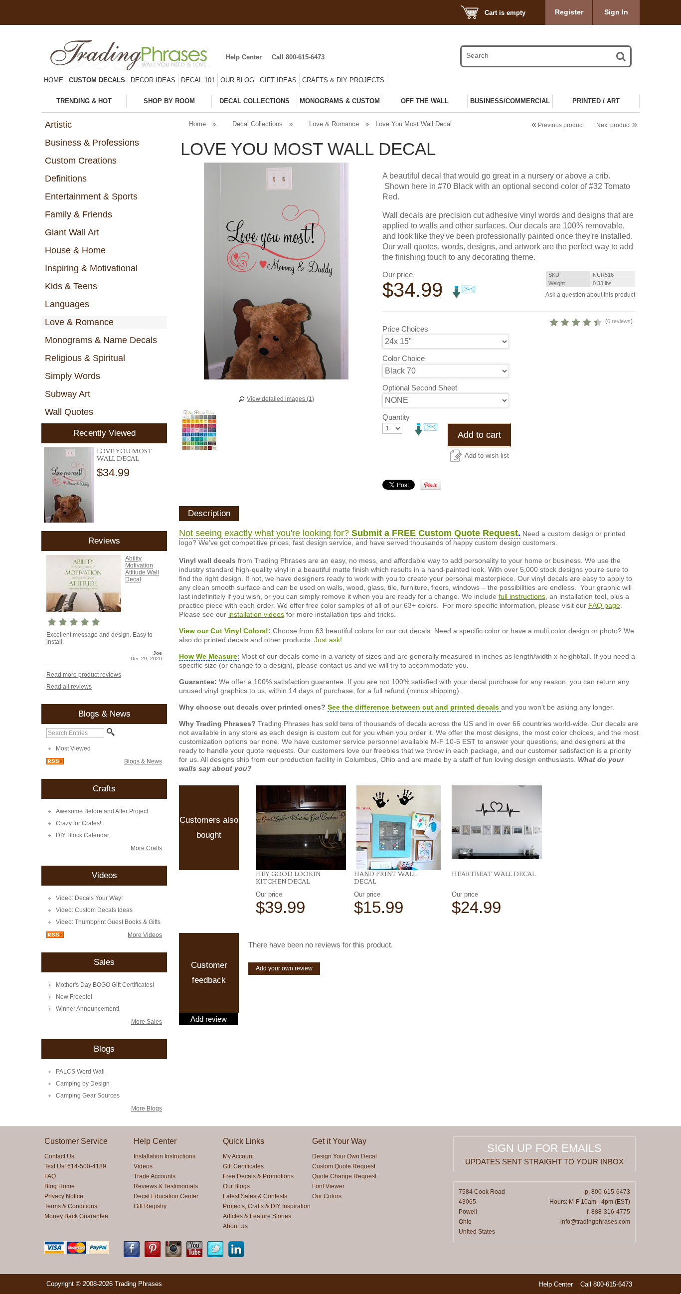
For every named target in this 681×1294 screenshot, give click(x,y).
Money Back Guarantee (76, 1216)
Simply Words (72, 376)
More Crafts (146, 848)
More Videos (145, 934)
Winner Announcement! (87, 1008)
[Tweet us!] (215, 1255)
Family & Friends (78, 214)
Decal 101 (198, 80)
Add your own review (284, 968)
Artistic (58, 125)
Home (53, 80)
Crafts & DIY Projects (343, 80)
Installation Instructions (164, 1156)
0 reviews (619, 321)
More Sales (146, 1021)
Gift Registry (150, 1206)
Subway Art (67, 394)
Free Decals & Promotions (258, 1176)
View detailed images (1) (280, 398)
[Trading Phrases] (135, 55)
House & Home (75, 250)
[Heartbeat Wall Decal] (497, 822)
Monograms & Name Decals (101, 340)
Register (569, 12)
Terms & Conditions (70, 1206)
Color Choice (403, 358)
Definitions (66, 179)
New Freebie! (74, 996)
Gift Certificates (243, 1166)
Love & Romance (79, 322)
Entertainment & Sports (91, 196)
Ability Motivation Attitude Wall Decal (142, 569)
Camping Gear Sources (88, 1095)
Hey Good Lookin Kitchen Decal (288, 877)
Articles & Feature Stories (257, 1216)
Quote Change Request (344, 1176)
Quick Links (243, 1141)
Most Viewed (73, 748)
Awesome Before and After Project (102, 811)
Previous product (557, 125)
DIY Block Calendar (82, 835)
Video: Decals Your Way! (89, 898)
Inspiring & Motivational (91, 268)
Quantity (396, 417)
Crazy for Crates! (78, 823)
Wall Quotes (69, 412)
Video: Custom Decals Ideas (94, 910)
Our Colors (326, 1196)
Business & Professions (92, 143)
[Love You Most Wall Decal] (69, 485)
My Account (238, 1156)
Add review (208, 1019)
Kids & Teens (71, 286)
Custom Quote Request (343, 1166)
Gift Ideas (278, 80)
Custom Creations (81, 161)
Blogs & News (143, 761)
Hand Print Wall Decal (385, 877)
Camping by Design (83, 1083)
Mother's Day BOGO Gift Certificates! (105, 984)
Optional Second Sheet (419, 387)
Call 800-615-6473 (298, 57)
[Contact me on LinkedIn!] (236, 1255)
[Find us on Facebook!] (132, 1255)
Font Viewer (328, 1186)
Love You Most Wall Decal (124, 454)
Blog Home (59, 1186)
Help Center (244, 57)
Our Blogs (236, 1186)
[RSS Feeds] (55, 762)
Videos (143, 1166)
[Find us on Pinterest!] (153, 1255)
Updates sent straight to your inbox (544, 1161)
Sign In (616, 12)
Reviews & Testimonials (166, 1186)
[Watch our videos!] (194, 1255)
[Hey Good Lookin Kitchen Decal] (301, 827)
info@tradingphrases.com (595, 1221)
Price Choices (405, 329)
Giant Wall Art (72, 232)
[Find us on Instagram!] (173, 1255)
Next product (616, 125)
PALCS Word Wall (80, 1071)
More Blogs (146, 1108)
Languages (67, 304)
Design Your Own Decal (344, 1156)
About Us (235, 1226)
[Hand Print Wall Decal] (399, 827)
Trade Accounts (154, 1176)
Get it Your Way (339, 1141)
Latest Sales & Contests (255, 1196)
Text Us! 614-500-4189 (75, 1166)
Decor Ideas (153, 80)
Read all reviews (69, 686)
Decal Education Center (166, 1196)
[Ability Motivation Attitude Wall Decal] (83, 609)
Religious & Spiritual (85, 358)
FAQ (50, 1176)
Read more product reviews (83, 674)
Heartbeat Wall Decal (493, 873)
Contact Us (59, 1156)
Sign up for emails (544, 1148)
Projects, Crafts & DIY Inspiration (267, 1206)
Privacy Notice (63, 1196)
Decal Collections (257, 124)
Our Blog (237, 80)
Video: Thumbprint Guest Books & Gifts (108, 922)
